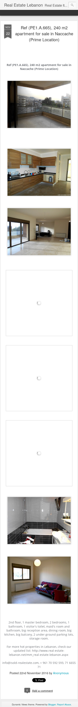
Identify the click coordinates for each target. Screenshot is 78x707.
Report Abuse (64, 704)
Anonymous (61, 673)
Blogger (52, 704)
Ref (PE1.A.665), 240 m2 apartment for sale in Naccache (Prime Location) (44, 33)
